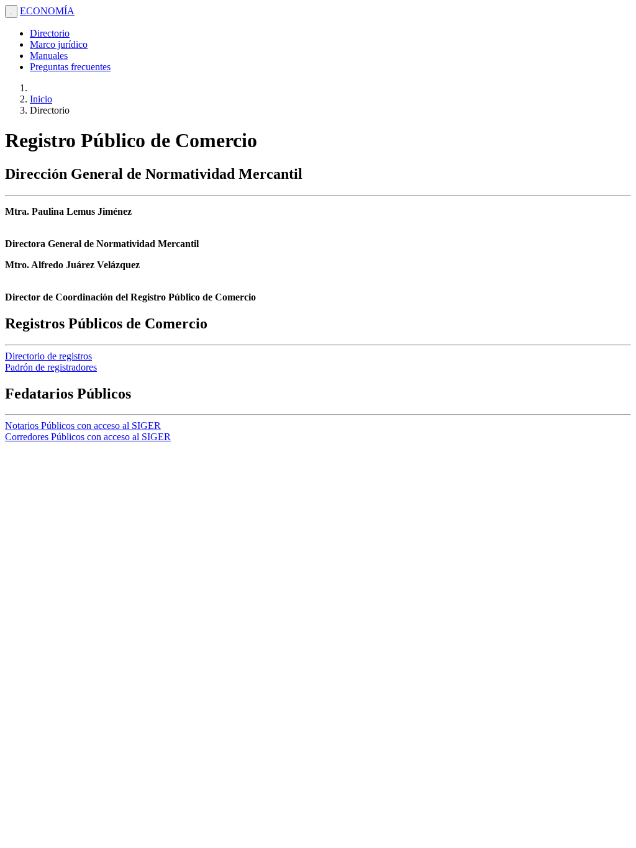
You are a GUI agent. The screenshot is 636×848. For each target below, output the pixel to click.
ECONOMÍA (47, 11)
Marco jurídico (59, 44)
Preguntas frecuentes (70, 66)
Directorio (50, 33)
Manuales (49, 55)
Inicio (41, 99)
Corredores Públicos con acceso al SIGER (88, 436)
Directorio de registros (48, 356)
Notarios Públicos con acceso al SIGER (83, 425)
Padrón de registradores (51, 367)
